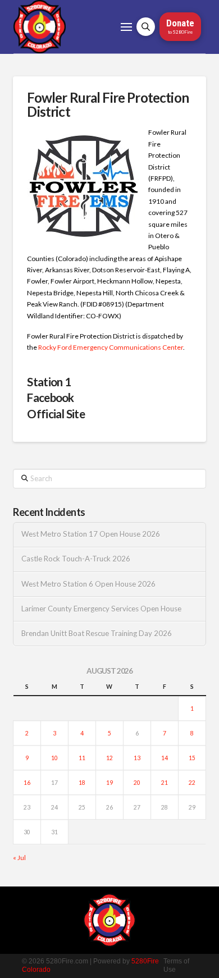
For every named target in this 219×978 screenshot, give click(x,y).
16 (27, 782)
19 (109, 782)
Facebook (50, 397)
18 (82, 782)
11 (82, 758)
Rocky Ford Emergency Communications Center (110, 347)
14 (164, 758)
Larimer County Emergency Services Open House (101, 609)
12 (109, 758)
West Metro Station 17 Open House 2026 (90, 534)
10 (54, 758)
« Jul (19, 857)
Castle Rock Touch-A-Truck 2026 (75, 559)
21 (164, 782)
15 (192, 758)
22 (192, 782)
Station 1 (49, 382)
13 (137, 758)
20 (137, 782)
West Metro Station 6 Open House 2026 (88, 584)
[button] (126, 27)
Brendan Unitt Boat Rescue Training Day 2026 (96, 633)
